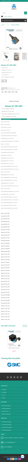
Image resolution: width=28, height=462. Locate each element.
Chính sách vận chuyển (7, 427)
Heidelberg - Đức (11, 88)
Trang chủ (3, 24)
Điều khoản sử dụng (6, 405)
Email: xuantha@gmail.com (9, 442)
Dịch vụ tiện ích (5, 411)
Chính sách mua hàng (6, 421)
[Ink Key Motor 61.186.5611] (14, 338)
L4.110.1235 (17, 89)
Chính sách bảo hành (6, 430)
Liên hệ (3, 397)
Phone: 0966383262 (8, 446)
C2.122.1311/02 (12, 89)
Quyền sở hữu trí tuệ (6, 414)
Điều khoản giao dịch (6, 408)
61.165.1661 (6, 89)
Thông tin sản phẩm (14, 101)
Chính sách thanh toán (6, 424)
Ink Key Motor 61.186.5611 (14, 348)
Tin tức (3, 395)
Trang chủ (4, 389)
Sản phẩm (4, 392)
